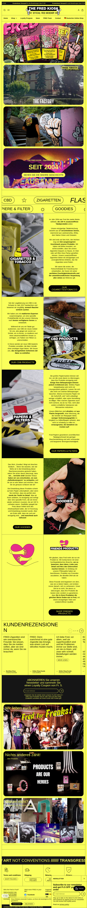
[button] (4, 10)
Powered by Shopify (36, 907)
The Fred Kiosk (23, 907)
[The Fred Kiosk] (43, 10)
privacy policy (64, 904)
